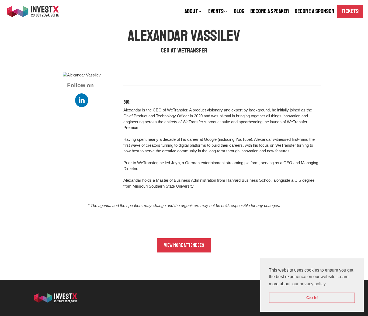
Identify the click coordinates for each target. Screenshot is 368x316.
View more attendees (184, 245)
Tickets (350, 11)
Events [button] (216, 11)
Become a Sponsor (314, 11)
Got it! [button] (312, 298)
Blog (239, 11)
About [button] (191, 11)
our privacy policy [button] (309, 284)
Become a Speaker (269, 11)
